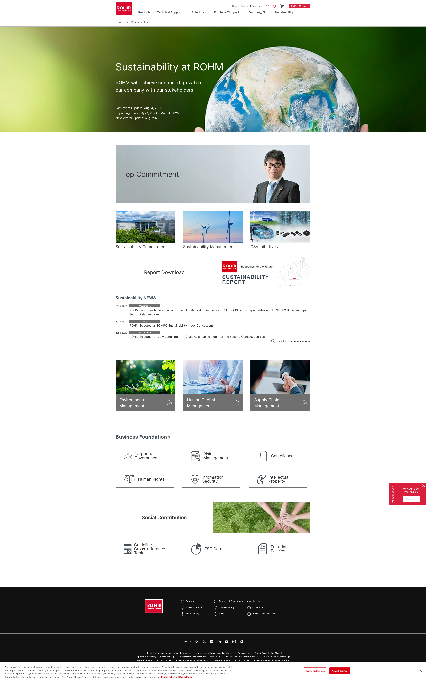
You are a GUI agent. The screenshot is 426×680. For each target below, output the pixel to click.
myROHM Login (299, 6)
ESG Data (213, 548)
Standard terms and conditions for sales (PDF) (199, 656)
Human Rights (151, 479)
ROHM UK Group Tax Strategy (276, 656)
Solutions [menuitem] (198, 12)
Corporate (191, 600)
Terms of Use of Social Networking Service (214, 653)
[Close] (420, 670)
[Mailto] (242, 641)
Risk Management (215, 456)
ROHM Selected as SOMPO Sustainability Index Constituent (171, 325)
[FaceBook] (212, 641)
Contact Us (257, 6)
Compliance (282, 455)
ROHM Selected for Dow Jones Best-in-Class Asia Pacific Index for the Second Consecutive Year (197, 336)
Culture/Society (226, 607)
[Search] (267, 5)
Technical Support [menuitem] (169, 12)
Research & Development (231, 600)
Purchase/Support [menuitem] (226, 12)
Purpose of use (244, 653)
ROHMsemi (204, 641)
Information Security (213, 479)
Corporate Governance (145, 456)
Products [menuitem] (144, 12)
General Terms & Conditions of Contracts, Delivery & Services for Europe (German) (252, 660)
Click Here (411, 499)
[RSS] (197, 641)
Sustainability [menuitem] (283, 12)
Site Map (275, 653)
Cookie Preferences (315, 670)
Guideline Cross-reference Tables (149, 548)
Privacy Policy (261, 653)
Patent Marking (167, 656)
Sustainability (192, 613)
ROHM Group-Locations (263, 613)
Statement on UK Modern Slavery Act (241, 656)
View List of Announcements (293, 341)
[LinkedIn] (219, 641)
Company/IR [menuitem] (257, 12)
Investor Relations (194, 607)
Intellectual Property (279, 479)
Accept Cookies (339, 670)
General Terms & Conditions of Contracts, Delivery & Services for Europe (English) (173, 660)
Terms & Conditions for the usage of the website (168, 653)
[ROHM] (124, 9)
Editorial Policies (278, 548)
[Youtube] (227, 641)
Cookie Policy (185, 676)
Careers (245, 6)
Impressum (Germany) (146, 656)
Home (119, 22)
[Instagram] (234, 641)
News (235, 6)
